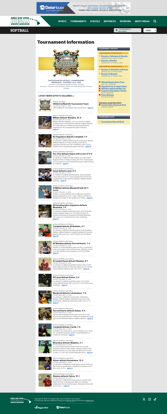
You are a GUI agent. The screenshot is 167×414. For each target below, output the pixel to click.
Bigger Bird (71, 400)
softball (19, 30)
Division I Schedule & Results (114, 56)
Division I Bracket (109, 60)
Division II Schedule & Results (114, 69)
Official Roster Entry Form (112, 82)
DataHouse (90, 400)
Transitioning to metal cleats (114, 86)
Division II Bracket (109, 74)
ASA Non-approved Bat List (113, 88)
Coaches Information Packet (113, 91)
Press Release (107, 95)
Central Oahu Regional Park (113, 105)
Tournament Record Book (112, 122)
